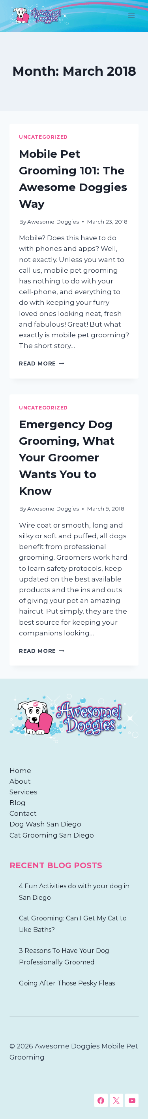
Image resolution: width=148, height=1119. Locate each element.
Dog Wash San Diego (45, 824)
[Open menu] (131, 16)
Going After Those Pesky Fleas (67, 983)
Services (23, 792)
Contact (23, 813)
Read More (41, 363)
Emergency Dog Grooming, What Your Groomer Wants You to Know (67, 457)
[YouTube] (132, 1100)
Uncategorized (43, 137)
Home (20, 771)
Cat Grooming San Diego (51, 835)
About (20, 781)
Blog (17, 803)
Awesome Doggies (53, 221)
